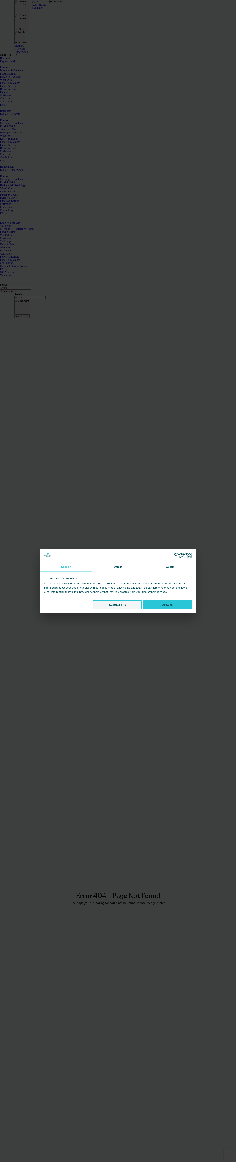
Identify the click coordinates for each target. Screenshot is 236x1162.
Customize (115, 604)
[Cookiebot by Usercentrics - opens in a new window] (177, 555)
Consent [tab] (66, 566)
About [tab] (170, 566)
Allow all (167, 604)
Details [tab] (118, 566)
